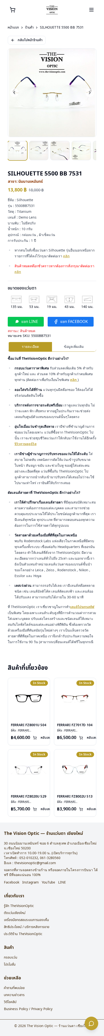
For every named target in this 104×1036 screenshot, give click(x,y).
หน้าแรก (13, 27)
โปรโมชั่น (9, 964)
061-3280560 (50, 858)
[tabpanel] (52, 500)
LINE (62, 882)
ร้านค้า (29, 27)
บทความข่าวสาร (14, 995)
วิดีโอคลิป (10, 1002)
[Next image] (89, 92)
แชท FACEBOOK (74, 322)
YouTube (48, 882)
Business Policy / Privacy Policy (28, 1009)
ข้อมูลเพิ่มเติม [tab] (74, 346)
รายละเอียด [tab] (30, 346)
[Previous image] (14, 92)
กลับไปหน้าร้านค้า (30, 40)
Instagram (30, 882)
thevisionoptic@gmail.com (35, 863)
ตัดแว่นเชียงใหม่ (14, 912)
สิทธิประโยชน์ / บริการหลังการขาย (26, 926)
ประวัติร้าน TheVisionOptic (23, 934)
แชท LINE (29, 322)
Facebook (11, 882)
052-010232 (28, 858)
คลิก (66, 256)
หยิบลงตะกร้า (50, 737)
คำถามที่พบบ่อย (14, 987)
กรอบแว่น (10, 957)
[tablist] (52, 347)
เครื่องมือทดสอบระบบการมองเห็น (26, 919)
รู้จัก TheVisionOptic (19, 905)
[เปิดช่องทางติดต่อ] (91, 1023)
